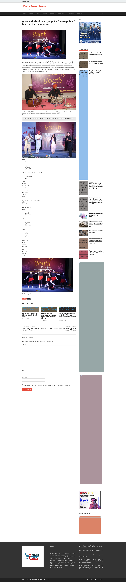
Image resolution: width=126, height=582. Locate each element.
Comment (25, 344)
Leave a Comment (26, 26)
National (38, 13)
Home (24, 13)
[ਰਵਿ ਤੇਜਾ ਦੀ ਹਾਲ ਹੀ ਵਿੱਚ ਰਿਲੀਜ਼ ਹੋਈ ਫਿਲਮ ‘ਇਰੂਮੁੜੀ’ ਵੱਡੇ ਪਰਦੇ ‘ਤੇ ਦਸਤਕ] (30, 311)
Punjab (31, 13)
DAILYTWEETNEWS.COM (59, 553)
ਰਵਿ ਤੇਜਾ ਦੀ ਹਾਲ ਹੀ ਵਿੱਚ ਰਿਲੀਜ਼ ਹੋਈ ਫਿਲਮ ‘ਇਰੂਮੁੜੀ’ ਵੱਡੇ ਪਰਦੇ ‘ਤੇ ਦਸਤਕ (30, 315)
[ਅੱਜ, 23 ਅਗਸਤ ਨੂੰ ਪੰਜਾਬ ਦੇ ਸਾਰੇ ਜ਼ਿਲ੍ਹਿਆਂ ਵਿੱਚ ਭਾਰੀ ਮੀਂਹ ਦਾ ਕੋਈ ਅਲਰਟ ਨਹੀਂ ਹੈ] (83, 251)
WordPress (95, 579)
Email (23, 370)
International (62, 13)
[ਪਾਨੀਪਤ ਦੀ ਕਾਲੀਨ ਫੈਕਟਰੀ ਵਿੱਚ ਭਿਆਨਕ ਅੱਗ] (83, 230)
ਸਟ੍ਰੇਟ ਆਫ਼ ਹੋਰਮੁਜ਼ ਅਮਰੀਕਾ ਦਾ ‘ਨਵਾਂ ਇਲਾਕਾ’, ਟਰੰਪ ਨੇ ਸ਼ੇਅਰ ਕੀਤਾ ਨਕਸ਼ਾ (96, 72)
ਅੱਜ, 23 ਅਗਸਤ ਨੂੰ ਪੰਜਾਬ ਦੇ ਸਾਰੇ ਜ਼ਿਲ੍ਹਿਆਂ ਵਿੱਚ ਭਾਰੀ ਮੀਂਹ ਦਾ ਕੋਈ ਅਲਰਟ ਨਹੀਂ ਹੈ (96, 253)
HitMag (102, 579)
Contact (71, 13)
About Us (79, 13)
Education (53, 13)
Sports (45, 13)
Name (23, 363)
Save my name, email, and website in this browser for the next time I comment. (46, 385)
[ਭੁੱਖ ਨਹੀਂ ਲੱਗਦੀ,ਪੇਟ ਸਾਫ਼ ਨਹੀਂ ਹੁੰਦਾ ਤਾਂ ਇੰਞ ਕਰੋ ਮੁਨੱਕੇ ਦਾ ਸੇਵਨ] (83, 62)
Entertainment (25, 19)
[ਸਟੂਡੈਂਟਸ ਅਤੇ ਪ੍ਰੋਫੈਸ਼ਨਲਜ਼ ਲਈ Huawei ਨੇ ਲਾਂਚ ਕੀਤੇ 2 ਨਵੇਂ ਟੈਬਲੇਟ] (83, 214)
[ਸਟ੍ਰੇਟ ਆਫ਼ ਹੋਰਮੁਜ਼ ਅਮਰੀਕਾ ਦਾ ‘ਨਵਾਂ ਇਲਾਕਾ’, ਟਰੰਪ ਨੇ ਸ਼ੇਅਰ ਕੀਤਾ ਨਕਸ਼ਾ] (83, 70)
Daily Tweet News (34, 6)
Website (24, 377)
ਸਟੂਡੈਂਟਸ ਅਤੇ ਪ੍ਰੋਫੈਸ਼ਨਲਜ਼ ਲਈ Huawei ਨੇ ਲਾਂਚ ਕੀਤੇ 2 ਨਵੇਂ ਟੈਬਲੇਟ (95, 215)
